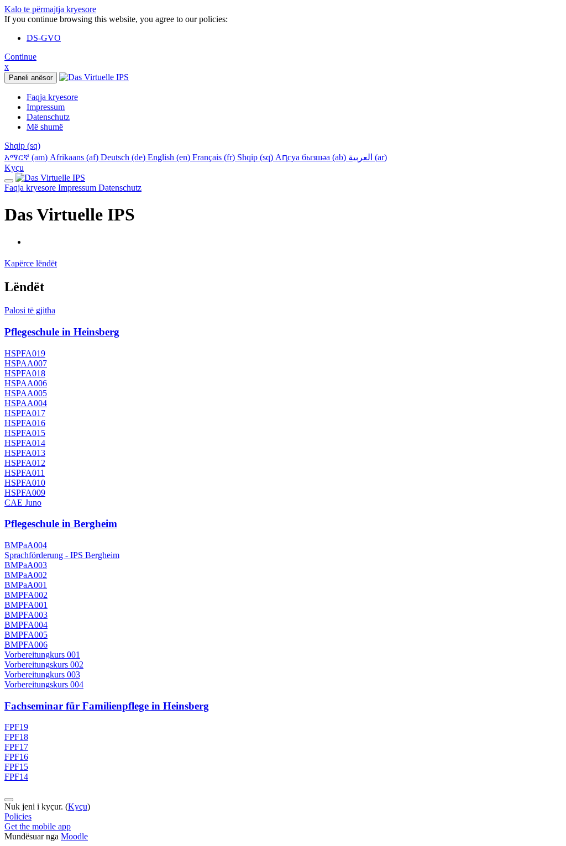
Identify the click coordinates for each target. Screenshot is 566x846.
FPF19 (16, 727)
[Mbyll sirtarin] (8, 180)
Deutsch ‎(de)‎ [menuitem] (124, 157)
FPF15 (16, 766)
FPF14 (16, 776)
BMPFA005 (26, 634)
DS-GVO (44, 38)
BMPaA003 (25, 565)
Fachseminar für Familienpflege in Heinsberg (106, 706)
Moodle (74, 836)
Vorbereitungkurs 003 (42, 674)
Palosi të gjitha (29, 310)
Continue (20, 56)
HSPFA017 (24, 413)
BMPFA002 (26, 595)
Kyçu (14, 167)
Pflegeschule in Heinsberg (61, 332)
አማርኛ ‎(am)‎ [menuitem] (27, 157)
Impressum (78, 187)
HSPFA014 (24, 443)
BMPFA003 (26, 614)
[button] (22, 145)
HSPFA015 (24, 433)
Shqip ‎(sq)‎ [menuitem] (256, 157)
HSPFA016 (24, 423)
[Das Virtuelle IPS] (50, 177)
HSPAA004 (25, 403)
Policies (18, 816)
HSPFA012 (24, 462)
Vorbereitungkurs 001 (42, 654)
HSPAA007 (25, 363)
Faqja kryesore (31, 187)
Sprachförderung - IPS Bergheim (61, 555)
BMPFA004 (26, 624)
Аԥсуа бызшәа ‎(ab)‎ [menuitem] (311, 157)
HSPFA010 (24, 482)
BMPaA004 (25, 545)
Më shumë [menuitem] (45, 127)
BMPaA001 (25, 585)
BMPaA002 (25, 575)
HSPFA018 (24, 373)
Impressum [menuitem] (46, 107)
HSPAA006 (25, 383)
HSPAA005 (25, 393)
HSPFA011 (24, 472)
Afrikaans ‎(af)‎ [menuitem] (75, 157)
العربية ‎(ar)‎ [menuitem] (367, 157)
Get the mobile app (37, 826)
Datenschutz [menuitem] (48, 117)
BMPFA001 (26, 604)
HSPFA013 (24, 453)
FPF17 (16, 747)
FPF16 (16, 756)
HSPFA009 (24, 492)
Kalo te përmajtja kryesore (50, 9)
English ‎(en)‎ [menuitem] (170, 157)
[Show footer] (8, 799)
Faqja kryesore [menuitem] (52, 97)
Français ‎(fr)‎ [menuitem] (214, 157)
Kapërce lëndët (30, 263)
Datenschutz (120, 187)
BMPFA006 (26, 644)
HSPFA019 (24, 353)
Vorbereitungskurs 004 (43, 684)
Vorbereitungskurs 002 (43, 664)
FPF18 (16, 737)
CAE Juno (22, 502)
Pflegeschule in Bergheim (60, 523)
